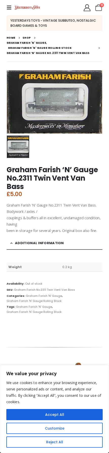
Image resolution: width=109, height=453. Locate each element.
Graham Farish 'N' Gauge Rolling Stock (34, 301)
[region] (54, 409)
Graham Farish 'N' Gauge (44, 296)
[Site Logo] (27, 8)
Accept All (54, 414)
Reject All (54, 442)
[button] (11, 7)
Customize (54, 428)
